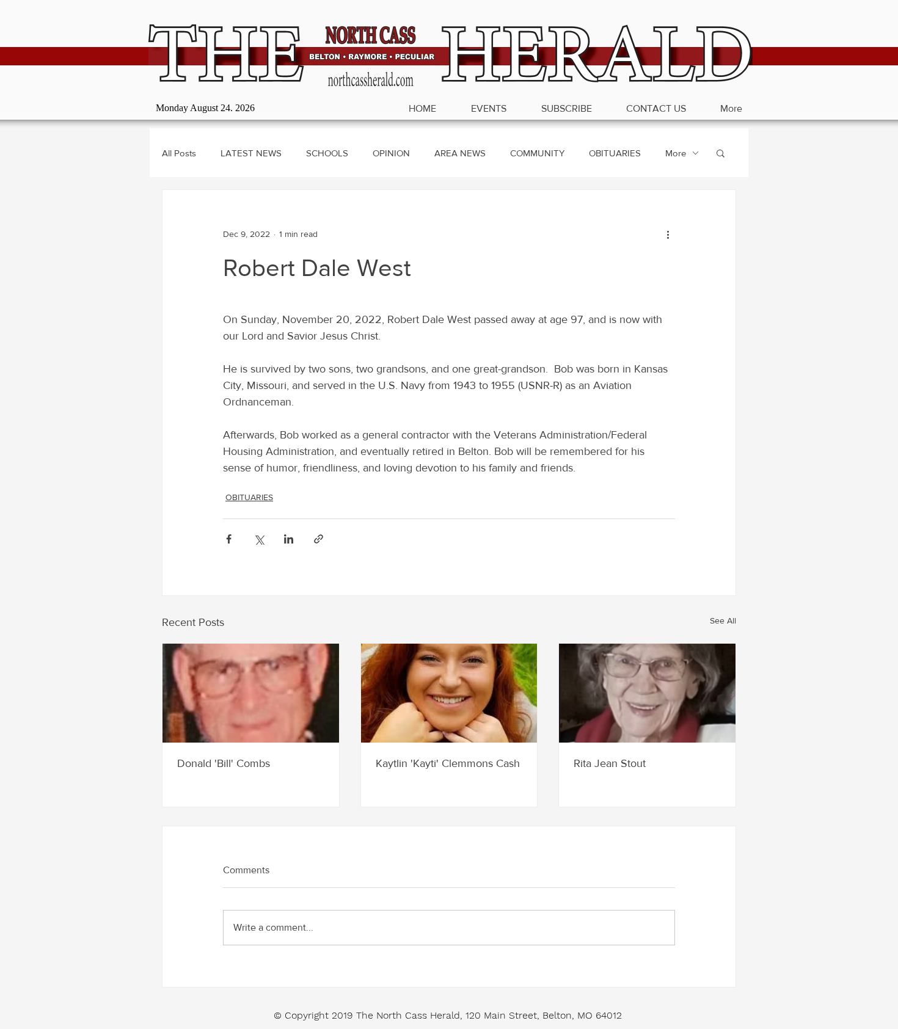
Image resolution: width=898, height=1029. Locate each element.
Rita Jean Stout (610, 763)
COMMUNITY (537, 153)
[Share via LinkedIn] (288, 539)
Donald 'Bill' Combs (223, 763)
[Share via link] (318, 539)
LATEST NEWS (251, 153)
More (675, 153)
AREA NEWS (460, 153)
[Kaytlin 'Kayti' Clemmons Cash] (449, 693)
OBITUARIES (615, 153)
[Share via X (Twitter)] (259, 539)
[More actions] (667, 234)
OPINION (391, 153)
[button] (720, 153)
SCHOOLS (327, 153)
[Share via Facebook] (229, 539)
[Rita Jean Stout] (647, 693)
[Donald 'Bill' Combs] (250, 693)
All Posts (179, 153)
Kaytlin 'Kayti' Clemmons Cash (448, 763)
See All (723, 620)
